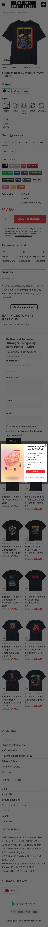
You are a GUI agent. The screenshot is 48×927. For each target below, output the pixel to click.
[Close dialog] (45, 445)
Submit (35, 471)
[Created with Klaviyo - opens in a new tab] (24, 482)
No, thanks (35, 475)
